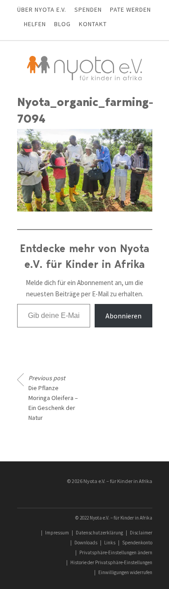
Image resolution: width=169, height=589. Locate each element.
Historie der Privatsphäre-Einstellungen (111, 562)
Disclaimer (141, 532)
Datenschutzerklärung (99, 532)
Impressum (57, 532)
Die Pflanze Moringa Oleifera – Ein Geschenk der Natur (53, 398)
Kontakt (93, 24)
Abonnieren (123, 315)
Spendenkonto (137, 542)
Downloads (85, 542)
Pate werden (130, 9)
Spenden (88, 9)
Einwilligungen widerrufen (125, 572)
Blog (62, 24)
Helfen (35, 24)
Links (109, 542)
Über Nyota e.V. (41, 9)
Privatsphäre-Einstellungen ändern (115, 552)
